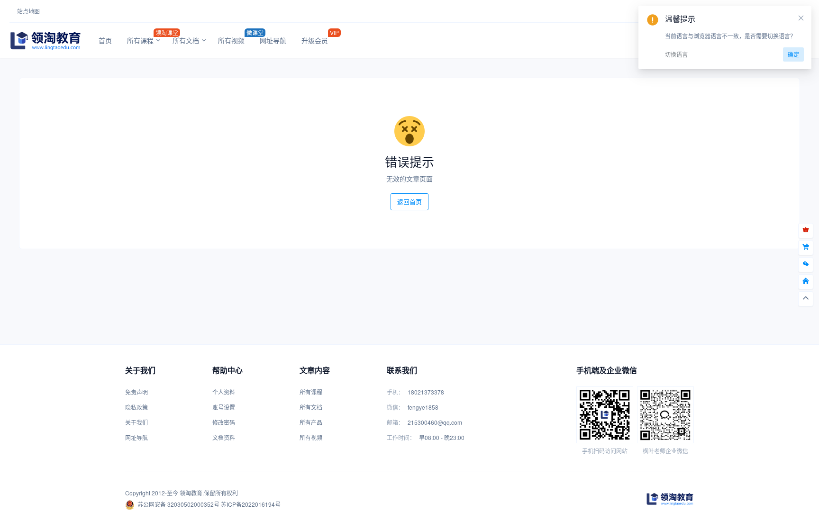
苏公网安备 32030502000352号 (178, 504)
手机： (395, 392)
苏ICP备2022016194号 (251, 504)
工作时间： (401, 437)
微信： (395, 407)
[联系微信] (805, 264)
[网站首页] (805, 281)
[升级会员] (805, 230)
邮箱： (395, 422)
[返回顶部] (805, 298)
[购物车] (805, 247)
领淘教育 (191, 493)
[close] (801, 18)
